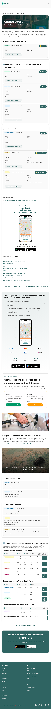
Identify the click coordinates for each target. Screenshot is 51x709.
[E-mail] (48, 705)
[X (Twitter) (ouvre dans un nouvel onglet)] (39, 705)
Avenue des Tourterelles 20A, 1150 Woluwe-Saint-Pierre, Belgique (19, 24)
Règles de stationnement (7, 13)
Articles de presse (6, 693)
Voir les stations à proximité (35, 404)
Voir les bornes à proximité (13, 404)
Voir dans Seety (44, 558)
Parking (3, 670)
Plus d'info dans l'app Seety (13, 54)
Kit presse (4, 695)
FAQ (28, 670)
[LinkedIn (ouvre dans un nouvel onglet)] (45, 705)
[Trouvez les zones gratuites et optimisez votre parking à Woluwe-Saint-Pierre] (25, 228)
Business (4, 681)
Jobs (3, 690)
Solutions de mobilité (32, 676)
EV (2, 676)
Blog (28, 678)
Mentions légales (31, 687)
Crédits (28, 690)
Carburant (4, 673)
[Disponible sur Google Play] (19, 250)
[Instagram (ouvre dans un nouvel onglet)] (42, 705)
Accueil (3, 668)
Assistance (4, 678)
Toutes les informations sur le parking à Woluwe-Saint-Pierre (18, 443)
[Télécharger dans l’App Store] (31, 250)
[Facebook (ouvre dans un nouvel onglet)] (36, 705)
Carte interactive (31, 668)
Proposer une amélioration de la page (25, 625)
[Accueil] (6, 4)
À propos (4, 687)
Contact (4, 698)
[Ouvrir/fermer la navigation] (48, 3)
